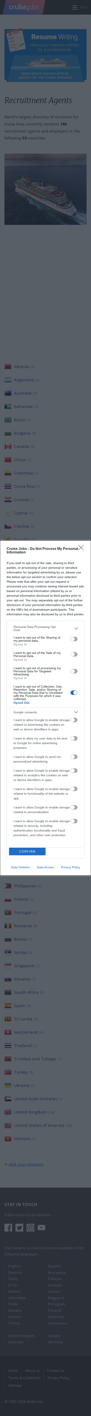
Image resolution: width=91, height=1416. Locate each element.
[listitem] (45, 628)
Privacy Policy (70, 867)
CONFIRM (27, 851)
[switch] (74, 639)
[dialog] (45, 708)
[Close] (82, 549)
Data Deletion (20, 867)
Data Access (45, 867)
